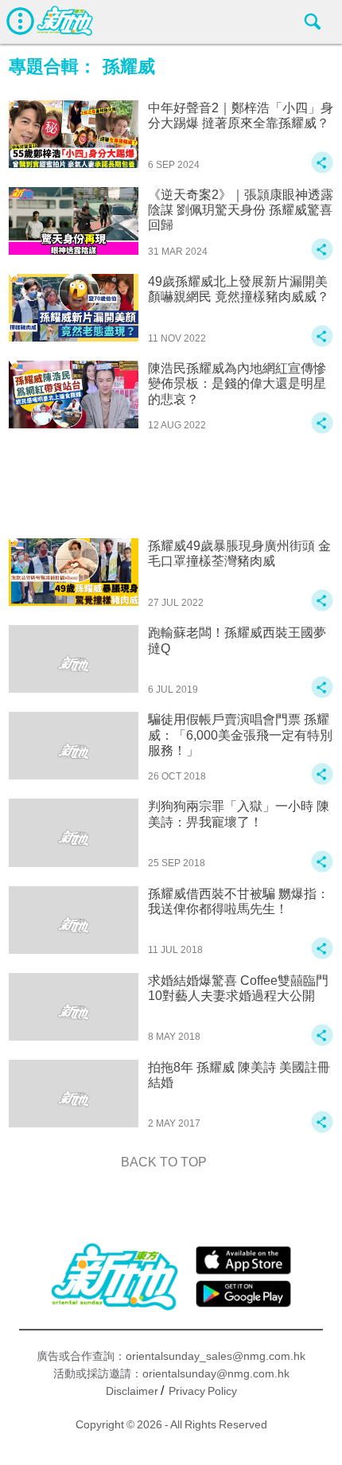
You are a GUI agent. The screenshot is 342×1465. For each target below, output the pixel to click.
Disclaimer (132, 1391)
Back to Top (164, 1162)
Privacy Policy (203, 1391)
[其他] (322, 170)
